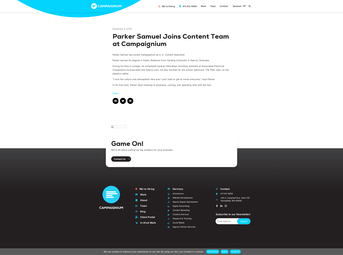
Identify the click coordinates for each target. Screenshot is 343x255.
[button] (238, 6)
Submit (243, 221)
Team (213, 6)
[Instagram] (226, 206)
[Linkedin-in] (221, 206)
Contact (224, 6)
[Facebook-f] (217, 206)
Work (203, 6)
